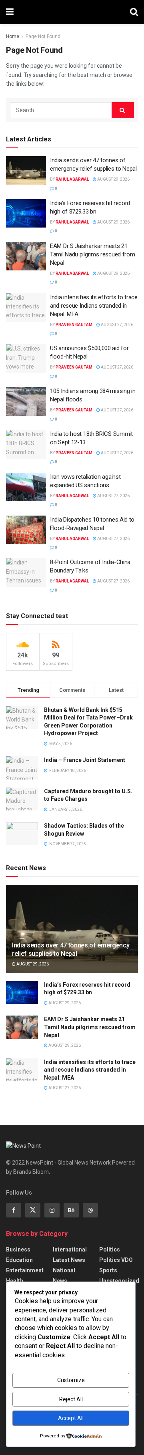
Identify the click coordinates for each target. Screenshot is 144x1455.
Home (12, 36)
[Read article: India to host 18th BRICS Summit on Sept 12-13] (26, 444)
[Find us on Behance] (71, 1210)
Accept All (71, 1418)
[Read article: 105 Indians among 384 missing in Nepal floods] (26, 401)
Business (18, 1249)
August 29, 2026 (113, 179)
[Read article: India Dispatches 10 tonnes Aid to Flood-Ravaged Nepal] (26, 530)
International (70, 1249)
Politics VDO (116, 1260)
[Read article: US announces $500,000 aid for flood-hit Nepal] (26, 358)
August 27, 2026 (116, 324)
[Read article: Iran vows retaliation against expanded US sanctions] (26, 487)
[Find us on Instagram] (52, 1210)
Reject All (71, 1399)
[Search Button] (134, 12)
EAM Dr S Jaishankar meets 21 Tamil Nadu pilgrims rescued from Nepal (92, 254)
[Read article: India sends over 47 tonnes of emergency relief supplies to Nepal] (26, 170)
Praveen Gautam (74, 324)
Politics (109, 1249)
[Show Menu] (10, 12)
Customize (71, 1380)
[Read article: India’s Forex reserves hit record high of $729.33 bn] (26, 213)
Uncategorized (119, 1281)
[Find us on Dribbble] (90, 1210)
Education (19, 1260)
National (64, 1270)
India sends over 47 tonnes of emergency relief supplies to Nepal (71, 949)
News (60, 1281)
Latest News (69, 1260)
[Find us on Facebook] (13, 1210)
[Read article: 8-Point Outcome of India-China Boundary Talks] (26, 572)
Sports (108, 1270)
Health (14, 1281)
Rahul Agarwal (72, 179)
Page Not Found (43, 36)
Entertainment (25, 1270)
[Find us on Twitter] (32, 1210)
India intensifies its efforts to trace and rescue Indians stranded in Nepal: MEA (94, 306)
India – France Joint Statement (84, 760)
